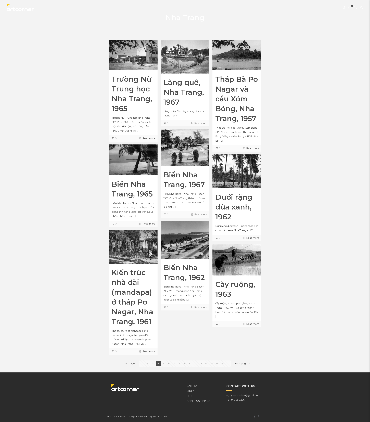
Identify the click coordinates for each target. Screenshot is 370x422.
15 (217, 363)
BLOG (190, 396)
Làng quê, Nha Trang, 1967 (183, 92)
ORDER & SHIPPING (198, 401)
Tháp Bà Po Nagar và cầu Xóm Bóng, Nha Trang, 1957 (236, 99)
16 (222, 363)
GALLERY (192, 386)
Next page (241, 363)
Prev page (129, 363)
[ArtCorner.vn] (20, 7)
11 (195, 363)
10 (190, 363)
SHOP (190, 391)
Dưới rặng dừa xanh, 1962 (233, 207)
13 (206, 363)
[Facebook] (254, 416)
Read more (149, 138)
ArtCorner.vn (119, 416)
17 (227, 363)
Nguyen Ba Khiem (158, 416)
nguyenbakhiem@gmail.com (243, 395)
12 (201, 363)
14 (211, 363)
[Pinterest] (258, 416)
